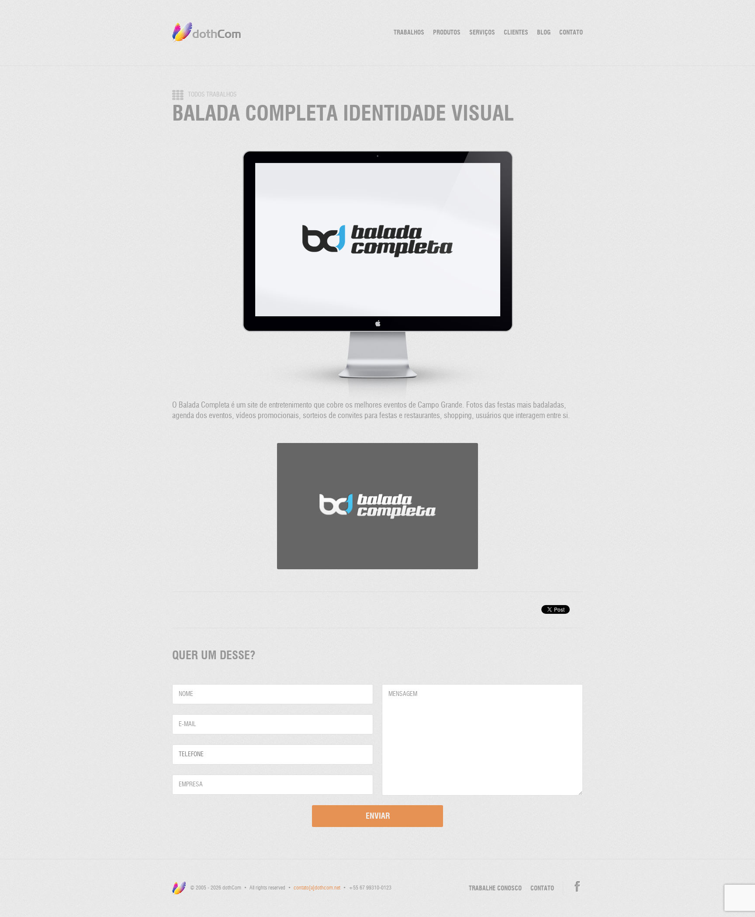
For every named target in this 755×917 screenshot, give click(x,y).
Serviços (482, 33)
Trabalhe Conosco (495, 889)
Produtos (447, 33)
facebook (577, 886)
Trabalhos (409, 33)
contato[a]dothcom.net (317, 888)
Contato (571, 33)
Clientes (516, 33)
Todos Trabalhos (212, 95)
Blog (544, 33)
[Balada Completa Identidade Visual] (377, 398)
